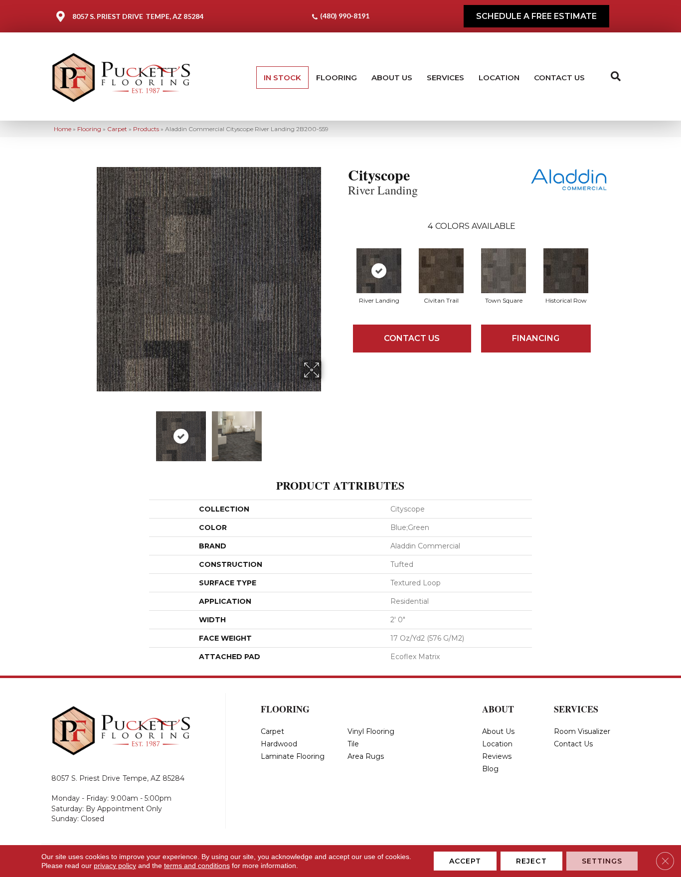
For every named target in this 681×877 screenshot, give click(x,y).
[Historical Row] (566, 271)
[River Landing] (379, 271)
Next (328, 431)
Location (499, 77)
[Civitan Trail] (441, 271)
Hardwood (279, 743)
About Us (391, 77)
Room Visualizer (582, 731)
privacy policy (115, 866)
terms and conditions (197, 866)
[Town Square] (503, 271)
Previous (90, 431)
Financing (535, 338)
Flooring (336, 77)
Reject (531, 861)
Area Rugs (365, 756)
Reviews (496, 756)
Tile (353, 743)
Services (445, 77)
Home (62, 129)
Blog (490, 768)
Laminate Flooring (293, 756)
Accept (465, 861)
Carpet (117, 129)
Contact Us (559, 77)
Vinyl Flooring (370, 731)
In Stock (282, 77)
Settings (602, 861)
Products (146, 129)
